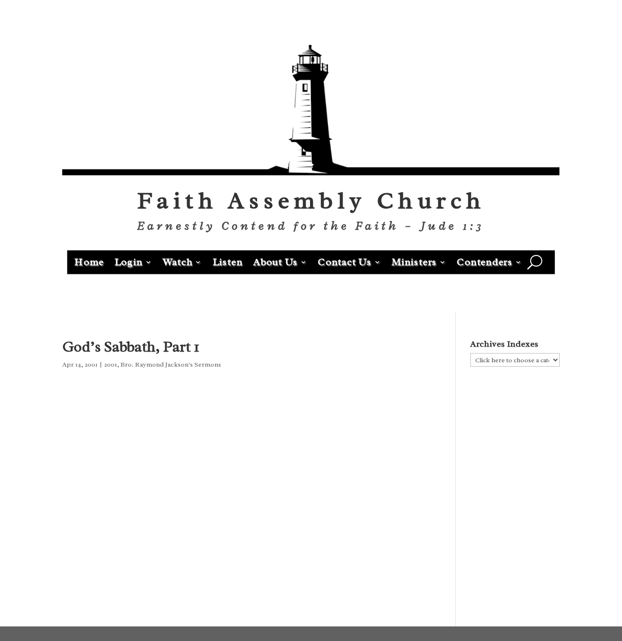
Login (129, 261)
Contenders (485, 261)
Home (89, 261)
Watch (178, 261)
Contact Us (345, 261)
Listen (228, 261)
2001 (110, 364)
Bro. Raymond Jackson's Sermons (171, 364)
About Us (275, 261)
